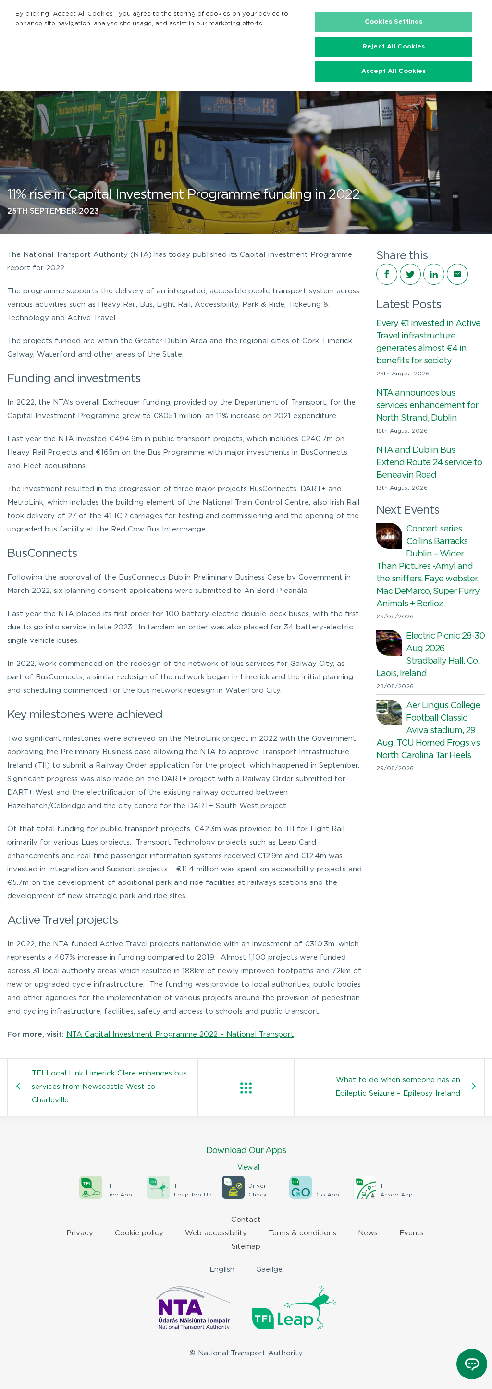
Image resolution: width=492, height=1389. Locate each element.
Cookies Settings (393, 21)
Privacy (79, 1233)
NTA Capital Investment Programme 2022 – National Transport (180, 1034)
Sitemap (246, 1247)
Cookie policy (139, 1233)
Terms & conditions (302, 1233)
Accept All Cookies (393, 71)
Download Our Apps (246, 1159)
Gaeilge (269, 1270)
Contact (246, 1220)
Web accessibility (216, 1233)
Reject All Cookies (393, 46)
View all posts (246, 1088)
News (368, 1233)
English (221, 1270)
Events (411, 1233)
